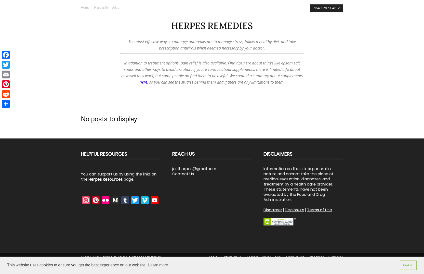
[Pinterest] (6, 84)
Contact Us (183, 174)
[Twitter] (6, 65)
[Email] (6, 74)
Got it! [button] (408, 265)
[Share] (6, 104)
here (143, 82)
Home (85, 7)
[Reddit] (6, 94)
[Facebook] (6, 55)
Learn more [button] (158, 265)
